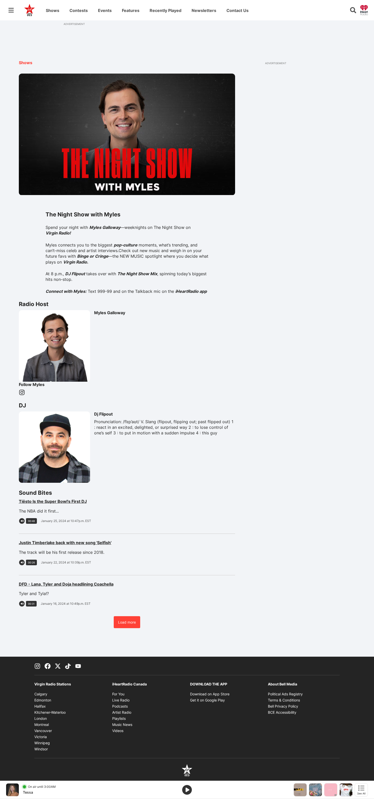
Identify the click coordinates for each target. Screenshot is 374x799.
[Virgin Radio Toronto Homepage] (29, 10)
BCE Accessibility (282, 712)
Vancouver (43, 730)
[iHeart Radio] (364, 9)
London (40, 718)
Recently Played (165, 10)
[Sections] (11, 10)
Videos (117, 730)
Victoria (40, 737)
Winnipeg (42, 743)
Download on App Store (209, 694)
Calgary (40, 694)
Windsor (41, 749)
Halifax (40, 706)
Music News (122, 724)
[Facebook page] (48, 666)
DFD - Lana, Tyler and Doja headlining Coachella (86, 584)
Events (105, 10)
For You (118, 694)
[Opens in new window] (12, 789)
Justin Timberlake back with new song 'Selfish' (86, 542)
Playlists (119, 718)
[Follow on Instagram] (22, 392)
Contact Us (237, 10)
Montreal (41, 724)
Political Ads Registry (285, 694)
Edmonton (42, 700)
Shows (52, 10)
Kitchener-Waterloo (50, 712)
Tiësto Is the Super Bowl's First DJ (75, 501)
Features (130, 10)
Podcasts (120, 706)
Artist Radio (121, 712)
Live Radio (121, 700)
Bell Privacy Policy (283, 706)
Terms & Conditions (284, 700)
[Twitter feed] (58, 666)
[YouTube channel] (78, 666)
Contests (78, 10)
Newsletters (204, 10)
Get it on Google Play (207, 700)
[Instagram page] (37, 666)
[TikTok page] (68, 666)
